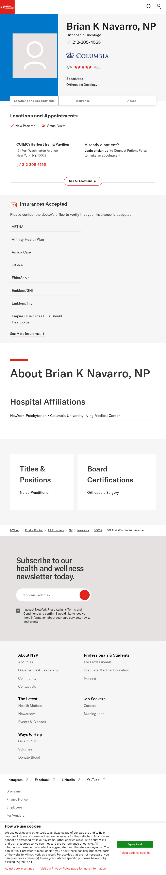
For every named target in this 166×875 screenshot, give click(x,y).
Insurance (83, 101)
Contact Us (27, 686)
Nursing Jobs (94, 713)
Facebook (42, 780)
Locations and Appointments (34, 101)
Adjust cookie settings (19, 868)
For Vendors (15, 815)
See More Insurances (25, 334)
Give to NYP (27, 741)
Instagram (15, 780)
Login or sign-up (97, 150)
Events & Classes (32, 721)
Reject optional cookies (135, 852)
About (131, 101)
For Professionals (98, 662)
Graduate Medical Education (106, 670)
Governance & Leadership (38, 670)
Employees (14, 807)
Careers (90, 705)
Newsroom (26, 713)
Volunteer (26, 749)
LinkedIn (68, 780)
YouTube (93, 780)
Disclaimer (14, 791)
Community (27, 678)
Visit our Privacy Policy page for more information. (73, 868)
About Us (25, 662)
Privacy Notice (17, 799)
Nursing (90, 678)
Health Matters (30, 705)
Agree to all (134, 844)
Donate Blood (29, 757)
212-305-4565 (86, 42)
